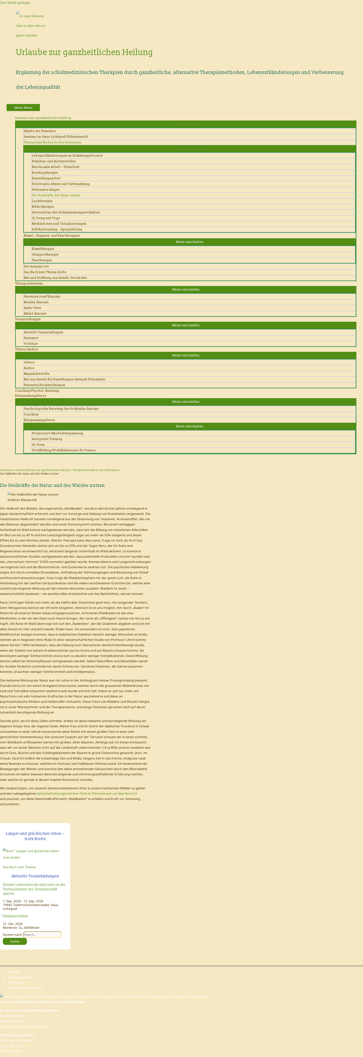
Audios (29, 368)
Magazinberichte (37, 374)
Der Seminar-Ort (36, 266)
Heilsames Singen (46, 190)
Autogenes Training (47, 439)
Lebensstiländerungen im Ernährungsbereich (67, 156)
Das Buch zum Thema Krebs (45, 272)
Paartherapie (42, 260)
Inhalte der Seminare (40, 131)
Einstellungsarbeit (46, 178)
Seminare (31, 338)
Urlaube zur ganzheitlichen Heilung (84, 52)
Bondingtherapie (45, 173)
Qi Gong (38, 445)
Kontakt (15, 972)
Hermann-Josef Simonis (42, 296)
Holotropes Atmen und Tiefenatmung (61, 184)
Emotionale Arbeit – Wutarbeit (55, 167)
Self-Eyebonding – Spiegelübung (57, 229)
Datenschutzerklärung (25, 988)
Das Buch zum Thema (19, 867)
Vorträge (31, 344)
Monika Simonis (36, 302)
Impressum (17, 982)
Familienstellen (15, 916)
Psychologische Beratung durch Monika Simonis (61, 409)
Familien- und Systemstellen (54, 161)
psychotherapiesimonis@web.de (24, 1026)
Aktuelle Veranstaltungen (43, 332)
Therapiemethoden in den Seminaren (52, 142)
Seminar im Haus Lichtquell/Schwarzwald (56, 137)
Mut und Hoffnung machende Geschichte (55, 278)
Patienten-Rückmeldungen (44, 385)
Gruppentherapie (45, 254)
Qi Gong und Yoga (46, 218)
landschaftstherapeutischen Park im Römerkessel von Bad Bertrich (87, 793)
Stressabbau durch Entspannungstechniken (66, 212)
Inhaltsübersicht (21, 977)
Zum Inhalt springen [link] (15, 2)
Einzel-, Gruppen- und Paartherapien (52, 236)
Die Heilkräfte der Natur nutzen (56, 195)
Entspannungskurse (39, 420)
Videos (29, 362)
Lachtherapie (42, 201)
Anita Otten (32, 308)
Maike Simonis (35, 314)
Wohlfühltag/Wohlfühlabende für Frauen (64, 450)
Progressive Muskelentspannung (57, 433)
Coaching (31, 414)
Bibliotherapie (43, 207)
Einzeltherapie (43, 249)
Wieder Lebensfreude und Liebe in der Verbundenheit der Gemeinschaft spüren (34, 889)
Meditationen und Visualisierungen (59, 224)
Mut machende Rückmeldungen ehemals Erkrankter (65, 379)
